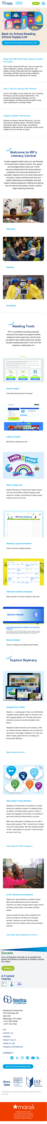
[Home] (9, 2)
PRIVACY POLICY (9, 1040)
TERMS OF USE (10, 1043)
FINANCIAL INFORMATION (13, 1047)
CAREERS (6, 1036)
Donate (8, 968)
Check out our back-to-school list (20, 43)
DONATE (36, 3)
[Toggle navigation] (43, 3)
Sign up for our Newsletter (18, 1066)
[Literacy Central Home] (19, 2)
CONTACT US (8, 1033)
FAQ (4, 1029)
